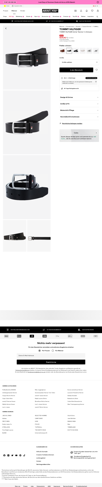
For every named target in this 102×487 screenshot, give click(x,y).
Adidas (4, 418)
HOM (36, 421)
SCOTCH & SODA (73, 430)
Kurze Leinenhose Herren (75, 390)
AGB (49, 486)
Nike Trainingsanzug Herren (76, 404)
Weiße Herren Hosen (8, 404)
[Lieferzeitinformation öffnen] (96, 81)
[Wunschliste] (92, 11)
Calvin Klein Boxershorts (75, 401)
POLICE (37, 424)
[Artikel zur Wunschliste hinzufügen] (96, 70)
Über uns (17, 486)
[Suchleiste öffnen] (96, 17)
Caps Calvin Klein (7, 398)
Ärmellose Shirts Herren (42, 401)
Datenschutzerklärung (22, 370)
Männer (14, 11)
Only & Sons (71, 415)
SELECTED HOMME (41, 415)
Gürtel (78, 26)
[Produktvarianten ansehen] (62, 51)
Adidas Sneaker (72, 395)
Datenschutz (41, 486)
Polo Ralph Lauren (7, 430)
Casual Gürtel (86, 26)
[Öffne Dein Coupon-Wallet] (75, 11)
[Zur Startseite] (13, 448)
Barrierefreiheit (68, 486)
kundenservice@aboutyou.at (36, 372)
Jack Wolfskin (72, 418)
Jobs (32, 486)
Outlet (7, 5)
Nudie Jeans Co (7, 424)
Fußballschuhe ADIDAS (9, 390)
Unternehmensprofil (41, 433)
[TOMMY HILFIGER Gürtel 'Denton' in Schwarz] (27, 122)
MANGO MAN (72, 421)
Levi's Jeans (6, 407)
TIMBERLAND (72, 427)
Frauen (5, 11)
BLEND (4, 433)
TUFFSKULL (38, 427)
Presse (25, 486)
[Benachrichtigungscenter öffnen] (86, 10)
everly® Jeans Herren (41, 395)
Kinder (22, 11)
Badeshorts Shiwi (73, 398)
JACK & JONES (6, 415)
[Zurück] (6, 28)
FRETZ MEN (5, 421)
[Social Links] (4, 455)
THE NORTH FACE (40, 430)
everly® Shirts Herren (41, 407)
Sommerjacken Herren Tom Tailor (45, 392)
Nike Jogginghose (40, 390)
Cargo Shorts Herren (8, 395)
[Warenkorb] (98, 11)
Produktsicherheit (81, 486)
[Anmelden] (81, 11)
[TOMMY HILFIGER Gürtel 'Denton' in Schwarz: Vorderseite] (27, 58)
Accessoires (70, 26)
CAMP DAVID (39, 418)
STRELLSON (6, 427)
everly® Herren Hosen (8, 401)
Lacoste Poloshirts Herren (75, 392)
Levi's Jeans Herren (41, 404)
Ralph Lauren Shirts (41, 398)
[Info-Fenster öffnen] (98, 2)
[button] (79, 62)
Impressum (57, 486)
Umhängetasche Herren (9, 392)
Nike (69, 424)
